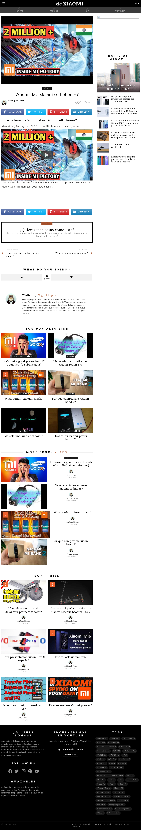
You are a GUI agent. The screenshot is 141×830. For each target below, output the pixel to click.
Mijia (113, 763)
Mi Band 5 (102, 763)
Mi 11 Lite (101, 759)
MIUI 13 (112, 780)
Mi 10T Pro (115, 755)
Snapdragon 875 (105, 809)
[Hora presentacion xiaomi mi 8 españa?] (23, 641)
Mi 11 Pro (112, 759)
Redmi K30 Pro (104, 792)
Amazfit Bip (102, 738)
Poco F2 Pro (133, 780)
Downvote (71, 277)
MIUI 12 (130, 776)
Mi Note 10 (102, 767)
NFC (121, 780)
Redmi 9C (119, 788)
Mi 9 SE (117, 751)
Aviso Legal (85, 824)
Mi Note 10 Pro (117, 767)
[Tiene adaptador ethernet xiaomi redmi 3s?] (70, 345)
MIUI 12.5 (101, 780)
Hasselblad (125, 747)
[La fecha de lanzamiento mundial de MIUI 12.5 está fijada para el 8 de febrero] (103, 112)
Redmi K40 (119, 792)
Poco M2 (101, 784)
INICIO (74, 824)
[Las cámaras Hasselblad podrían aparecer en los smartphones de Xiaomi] (103, 136)
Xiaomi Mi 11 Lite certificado (120, 145)
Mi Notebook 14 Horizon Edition (110, 776)
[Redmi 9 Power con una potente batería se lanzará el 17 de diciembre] (103, 160)
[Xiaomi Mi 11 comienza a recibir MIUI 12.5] (118, 77)
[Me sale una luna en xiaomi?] (23, 420)
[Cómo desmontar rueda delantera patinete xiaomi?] (23, 592)
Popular (54, 11)
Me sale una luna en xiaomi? (23, 436)
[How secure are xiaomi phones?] (70, 689)
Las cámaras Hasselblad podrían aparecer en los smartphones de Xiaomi (123, 135)
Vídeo (30, 356)
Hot (87, 11)
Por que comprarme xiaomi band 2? (70, 400)
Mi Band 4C (125, 759)
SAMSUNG (124, 800)
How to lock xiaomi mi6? (70, 657)
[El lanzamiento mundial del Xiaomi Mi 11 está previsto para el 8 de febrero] (103, 124)
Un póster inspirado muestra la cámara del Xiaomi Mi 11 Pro (122, 99)
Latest (19, 11)
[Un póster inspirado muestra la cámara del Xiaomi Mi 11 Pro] (103, 100)
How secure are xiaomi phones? (70, 705)
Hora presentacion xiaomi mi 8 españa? (23, 658)
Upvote (21, 277)
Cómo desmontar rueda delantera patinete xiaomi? (23, 610)
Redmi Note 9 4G (122, 796)
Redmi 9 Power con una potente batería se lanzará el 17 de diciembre (124, 159)
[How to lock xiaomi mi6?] (70, 641)
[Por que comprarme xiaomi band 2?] (70, 382)
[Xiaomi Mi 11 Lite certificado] (103, 148)
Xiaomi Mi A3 (114, 813)
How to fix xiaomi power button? (70, 437)
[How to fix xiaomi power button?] (70, 420)
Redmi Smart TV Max (106, 800)
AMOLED (115, 738)
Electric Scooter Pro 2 (107, 747)
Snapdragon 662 (117, 805)
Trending (120, 11)
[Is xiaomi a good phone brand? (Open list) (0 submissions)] (23, 345)
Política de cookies (121, 824)
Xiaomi (101, 813)
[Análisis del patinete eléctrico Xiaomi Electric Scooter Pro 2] (70, 592)
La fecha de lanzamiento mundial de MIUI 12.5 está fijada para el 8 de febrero (124, 111)
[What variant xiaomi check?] (23, 382)
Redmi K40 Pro (104, 796)
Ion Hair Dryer (103, 751)
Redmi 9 (123, 784)
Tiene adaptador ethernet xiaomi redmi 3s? (70, 362)
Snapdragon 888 (124, 809)
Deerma (101, 743)
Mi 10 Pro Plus (130, 751)
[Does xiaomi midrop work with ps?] (23, 689)
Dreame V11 (114, 743)
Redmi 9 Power (104, 788)
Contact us (76, 827)
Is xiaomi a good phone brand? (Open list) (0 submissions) (23, 362)
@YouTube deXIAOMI (70, 749)
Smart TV (101, 805)
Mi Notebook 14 (104, 772)
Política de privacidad (102, 824)
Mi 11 (125, 755)
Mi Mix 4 (123, 763)
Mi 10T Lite (102, 755)
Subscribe (70, 754)
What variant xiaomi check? (23, 398)
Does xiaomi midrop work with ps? (23, 707)
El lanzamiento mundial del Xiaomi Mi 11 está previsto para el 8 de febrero (125, 123)
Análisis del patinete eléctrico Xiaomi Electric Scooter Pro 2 (70, 610)
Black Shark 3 (129, 738)
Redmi (112, 784)
